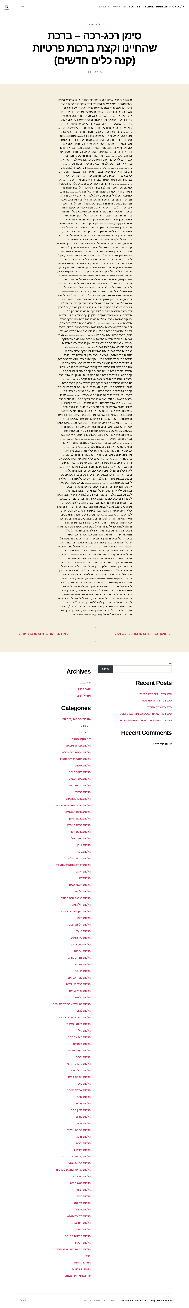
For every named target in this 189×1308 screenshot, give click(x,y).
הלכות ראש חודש (80, 1182)
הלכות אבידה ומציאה (78, 745)
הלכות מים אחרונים (79, 1037)
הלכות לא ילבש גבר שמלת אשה (72, 1004)
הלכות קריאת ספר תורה (76, 1156)
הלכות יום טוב (82, 964)
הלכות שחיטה (82, 1202)
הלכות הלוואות (82, 891)
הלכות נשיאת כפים (79, 1076)
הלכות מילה (84, 1030)
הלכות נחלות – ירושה (78, 1063)
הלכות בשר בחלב (80, 838)
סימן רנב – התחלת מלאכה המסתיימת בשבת (146, 720)
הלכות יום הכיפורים (79, 957)
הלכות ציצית (83, 1143)
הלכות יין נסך (83, 970)
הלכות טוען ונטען (81, 944)
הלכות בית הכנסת (80, 778)
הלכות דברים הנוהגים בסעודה (73, 864)
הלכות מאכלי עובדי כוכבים (75, 1017)
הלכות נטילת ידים (80, 1070)
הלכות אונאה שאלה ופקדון (75, 758)
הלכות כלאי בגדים (80, 990)
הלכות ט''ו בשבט (81, 937)
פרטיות (21, 6)
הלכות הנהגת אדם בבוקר (76, 898)
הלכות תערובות (82, 1222)
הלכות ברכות (94, 24)
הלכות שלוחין (83, 1209)
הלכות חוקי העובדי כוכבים (75, 911)
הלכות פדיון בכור (81, 1110)
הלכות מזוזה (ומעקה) (78, 1023)
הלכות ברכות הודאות (78, 798)
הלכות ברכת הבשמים (78, 811)
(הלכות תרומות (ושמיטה (76, 719)
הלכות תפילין (83, 1242)
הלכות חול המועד (80, 904)
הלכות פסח (84, 1123)
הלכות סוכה (84, 1083)
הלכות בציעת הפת (80, 785)
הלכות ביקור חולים (80, 772)
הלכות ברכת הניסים (79, 825)
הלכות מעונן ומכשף (79, 1050)
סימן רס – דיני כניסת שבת (157, 700)
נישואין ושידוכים (81, 1269)
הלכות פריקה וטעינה (78, 1129)
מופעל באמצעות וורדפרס (96, 1300)
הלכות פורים (83, 1116)
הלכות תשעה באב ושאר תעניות (72, 1249)
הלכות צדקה (83, 1136)
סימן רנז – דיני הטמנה (159, 707)
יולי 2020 (85, 682)
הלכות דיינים (83, 871)
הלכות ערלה (83, 1103)
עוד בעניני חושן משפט (77, 1275)
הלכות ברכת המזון (80, 818)
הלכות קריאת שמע (79, 1163)
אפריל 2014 (84, 695)
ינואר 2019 (84, 689)
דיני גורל (86, 725)
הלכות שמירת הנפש (79, 1216)
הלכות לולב (84, 1010)
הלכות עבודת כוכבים (78, 1090)
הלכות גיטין (84, 845)
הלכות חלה (84, 917)
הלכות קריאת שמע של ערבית (73, 1169)
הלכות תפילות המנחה (78, 1236)
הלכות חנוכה (83, 931)
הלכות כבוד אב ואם (79, 977)
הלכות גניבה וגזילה (79, 858)
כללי (88, 1255)
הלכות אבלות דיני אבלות (76, 752)
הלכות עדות (84, 1096)
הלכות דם (85, 878)
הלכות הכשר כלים (80, 884)
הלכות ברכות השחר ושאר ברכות (71, 805)
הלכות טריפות (82, 951)
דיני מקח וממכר (81, 739)
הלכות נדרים (83, 1057)
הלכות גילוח (83, 851)
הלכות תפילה (83, 1229)
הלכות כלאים (83, 997)
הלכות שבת (84, 1196)
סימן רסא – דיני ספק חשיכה (155, 693)
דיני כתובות (84, 732)
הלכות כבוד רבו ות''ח (78, 984)
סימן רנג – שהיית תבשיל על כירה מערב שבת (146, 713)
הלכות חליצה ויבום (80, 924)
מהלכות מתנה (82, 1262)
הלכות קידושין (82, 1149)
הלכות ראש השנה (80, 1176)
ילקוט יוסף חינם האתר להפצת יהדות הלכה (156, 6)
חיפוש (169, 663)
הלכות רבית (84, 1189)
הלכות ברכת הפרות (79, 831)
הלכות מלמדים (82, 1043)
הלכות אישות (83, 765)
